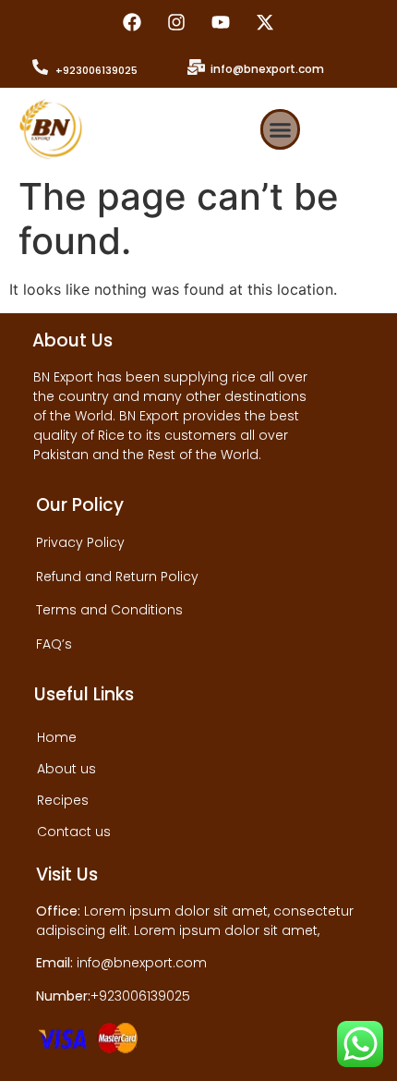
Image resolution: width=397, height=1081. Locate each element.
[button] (280, 129)
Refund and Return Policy (117, 576)
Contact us (74, 831)
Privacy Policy (80, 542)
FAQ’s (54, 644)
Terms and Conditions (109, 610)
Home (57, 737)
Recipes (63, 800)
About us (66, 768)
